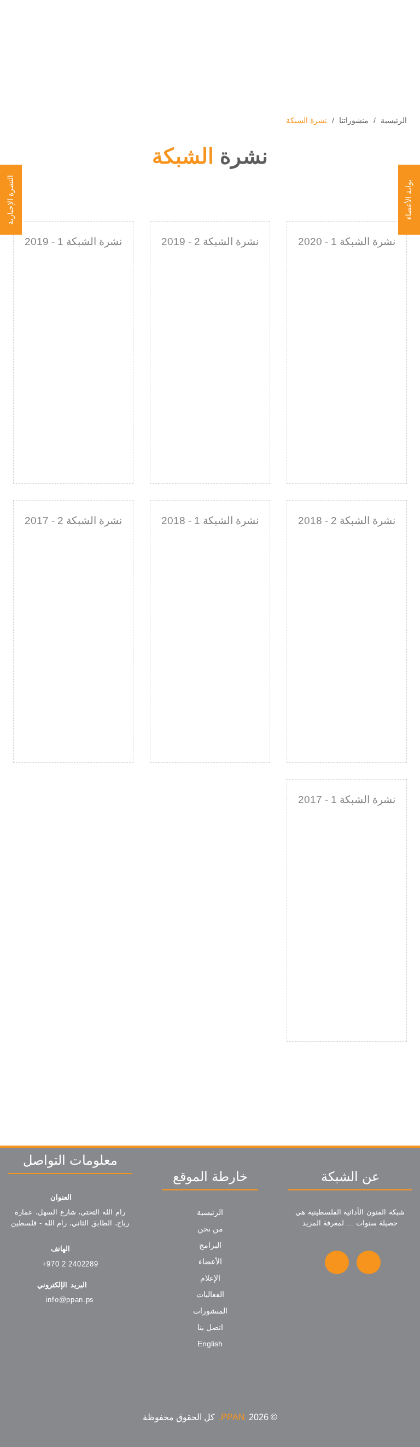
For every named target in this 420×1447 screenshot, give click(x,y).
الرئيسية (394, 120)
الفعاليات (210, 1294)
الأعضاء (210, 1261)
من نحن (210, 1228)
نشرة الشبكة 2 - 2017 (73, 520)
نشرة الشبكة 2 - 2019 (210, 241)
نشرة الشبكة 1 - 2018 (210, 520)
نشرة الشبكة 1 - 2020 (346, 241)
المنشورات (210, 1310)
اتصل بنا (210, 1327)
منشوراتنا (354, 120)
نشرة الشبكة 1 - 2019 (73, 241)
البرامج (210, 1245)
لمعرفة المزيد (323, 1223)
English (210, 1343)
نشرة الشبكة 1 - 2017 (346, 799)
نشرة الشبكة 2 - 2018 (346, 520)
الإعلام (210, 1278)
